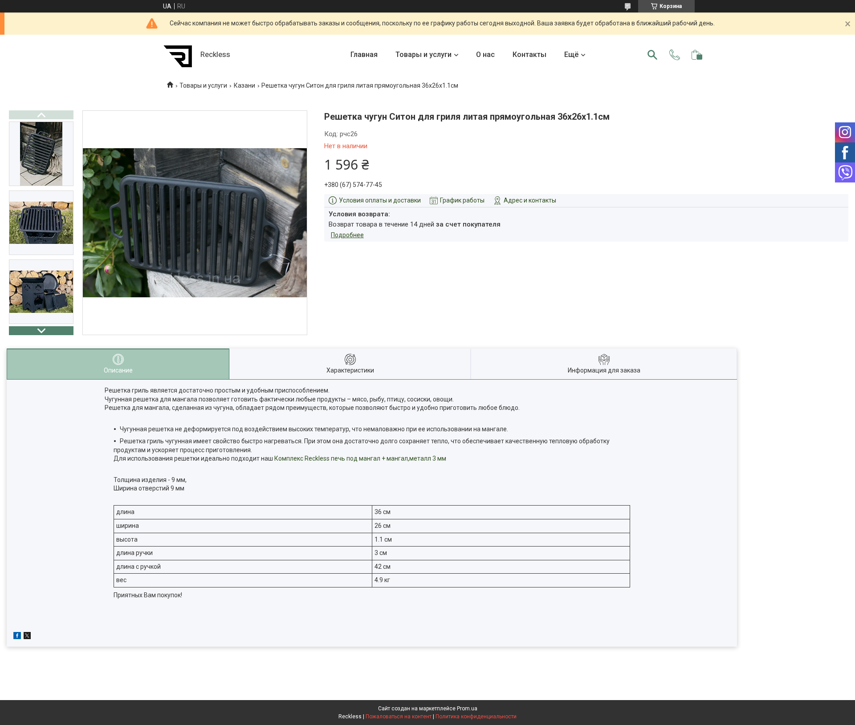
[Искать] (652, 55)
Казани (244, 85)
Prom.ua (467, 708)
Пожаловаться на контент (399, 716)
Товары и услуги (423, 54)
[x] (27, 636)
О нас (485, 54)
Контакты (529, 54)
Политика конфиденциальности (476, 716)
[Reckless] (178, 54)
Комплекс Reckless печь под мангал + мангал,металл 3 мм (361, 458)
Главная (364, 54)
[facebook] (17, 636)
